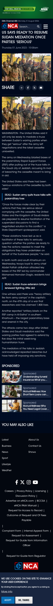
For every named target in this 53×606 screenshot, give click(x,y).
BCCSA (41, 501)
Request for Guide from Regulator (26, 556)
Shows (32, 452)
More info (6, 592)
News (5, 452)
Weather (6, 470)
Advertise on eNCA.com (20, 501)
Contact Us (34, 446)
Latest (5, 440)
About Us (33, 440)
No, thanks (24, 600)
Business (6, 446)
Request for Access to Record (25, 510)
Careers (9, 491)
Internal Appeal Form (36, 531)
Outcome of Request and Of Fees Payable (26, 518)
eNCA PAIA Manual (25, 506)
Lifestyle (6, 464)
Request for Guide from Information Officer (26, 543)
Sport (5, 458)
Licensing (40, 491)
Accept (8, 600)
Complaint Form (11, 531)
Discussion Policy (25, 496)
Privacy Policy (24, 491)
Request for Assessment (25, 536)
